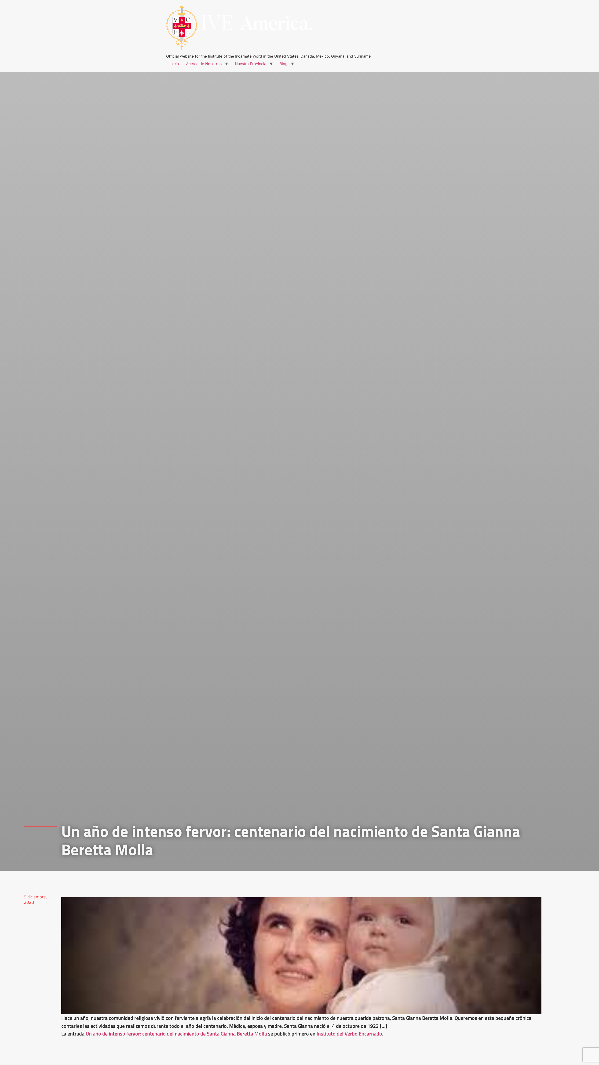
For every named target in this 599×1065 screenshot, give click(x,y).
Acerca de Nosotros (204, 63)
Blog (284, 63)
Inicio (174, 63)
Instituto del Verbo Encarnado (349, 1034)
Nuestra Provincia (250, 63)
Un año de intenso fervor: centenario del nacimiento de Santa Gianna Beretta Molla (176, 1034)
